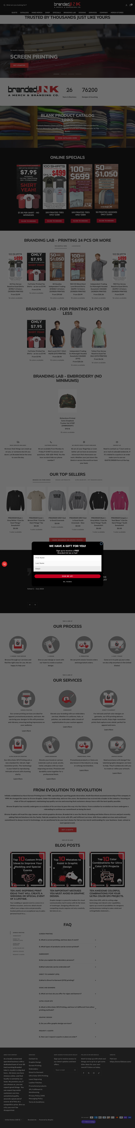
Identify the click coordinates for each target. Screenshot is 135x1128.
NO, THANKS (67, 581)
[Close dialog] (101, 544)
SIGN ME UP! (67, 576)
